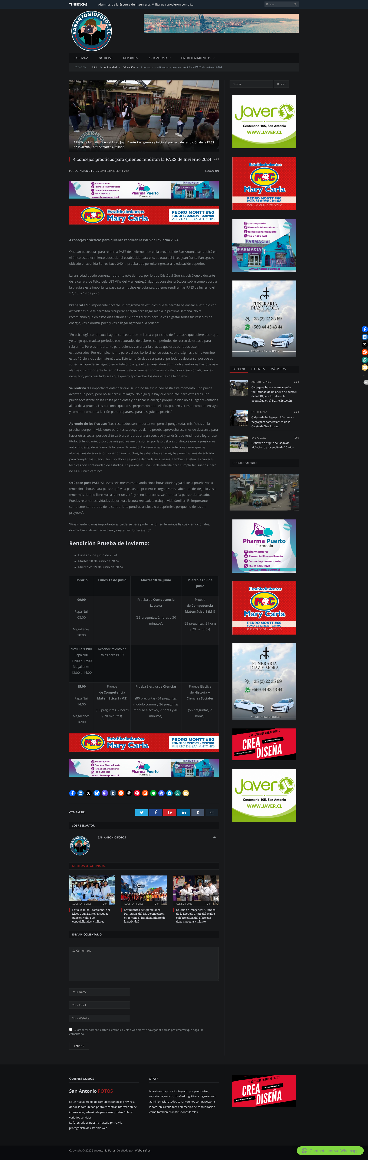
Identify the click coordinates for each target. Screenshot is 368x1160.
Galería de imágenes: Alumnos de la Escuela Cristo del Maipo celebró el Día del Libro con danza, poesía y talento (196, 915)
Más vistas (278, 369)
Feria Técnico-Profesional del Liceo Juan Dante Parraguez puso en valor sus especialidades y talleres (91, 915)
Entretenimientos (196, 58)
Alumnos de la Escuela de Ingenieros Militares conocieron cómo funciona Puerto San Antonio (147, 4)
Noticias (105, 58)
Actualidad (158, 58)
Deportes (130, 58)
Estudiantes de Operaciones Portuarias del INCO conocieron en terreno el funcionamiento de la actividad (144, 915)
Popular (239, 369)
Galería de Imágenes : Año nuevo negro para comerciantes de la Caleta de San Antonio (272, 421)
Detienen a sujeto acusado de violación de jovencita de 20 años (273, 445)
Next (210, 114)
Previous (77, 114)
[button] (72, 793)
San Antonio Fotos (87, 170)
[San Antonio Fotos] (91, 30)
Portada (81, 58)
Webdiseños (143, 1150)
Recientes (258, 369)
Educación (212, 170)
